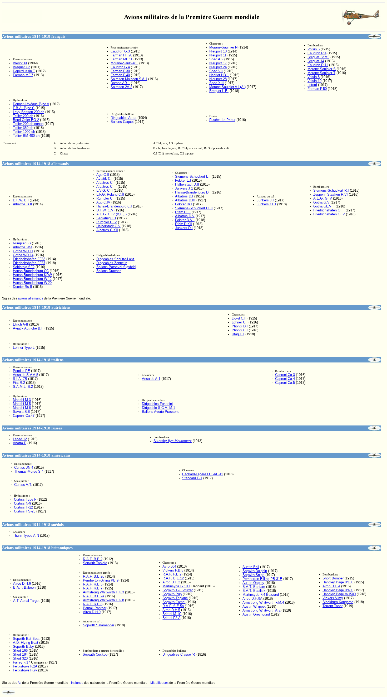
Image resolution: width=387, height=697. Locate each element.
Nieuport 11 (217, 55)
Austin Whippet (254, 606)
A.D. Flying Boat (25, 643)
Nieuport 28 (218, 79)
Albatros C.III (106, 186)
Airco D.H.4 (331, 586)
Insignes (77, 683)
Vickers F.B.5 (172, 570)
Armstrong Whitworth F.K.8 (103, 600)
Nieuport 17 (218, 63)
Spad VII (216, 71)
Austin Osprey (253, 583)
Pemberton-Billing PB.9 (100, 580)
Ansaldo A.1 (151, 379)
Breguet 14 (315, 61)
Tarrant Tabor (332, 606)
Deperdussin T (24, 71)
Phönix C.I (240, 330)
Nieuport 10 (218, 51)
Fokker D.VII (185, 220)
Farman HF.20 (121, 55)
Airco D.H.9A (252, 599)
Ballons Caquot (122, 122)
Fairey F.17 (21, 662)
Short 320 (20, 658)
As (19, 683)
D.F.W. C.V (104, 210)
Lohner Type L (23, 348)
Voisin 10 (314, 81)
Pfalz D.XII (183, 224)
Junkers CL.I (266, 204)
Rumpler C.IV (106, 222)
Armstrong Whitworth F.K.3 (103, 592)
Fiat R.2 (19, 383)
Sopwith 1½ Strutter (177, 590)
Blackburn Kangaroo (337, 602)
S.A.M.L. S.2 (23, 387)
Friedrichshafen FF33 (29, 259)
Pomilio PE (21, 371)
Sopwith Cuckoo (95, 654)
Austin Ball (250, 567)
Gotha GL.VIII (324, 206)
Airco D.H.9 (92, 612)
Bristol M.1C (171, 614)
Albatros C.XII (107, 230)
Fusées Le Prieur (222, 120)
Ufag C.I (238, 334)
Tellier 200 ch (23, 116)
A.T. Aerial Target (26, 601)
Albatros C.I (105, 183)
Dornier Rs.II (22, 287)
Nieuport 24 (218, 67)
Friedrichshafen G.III (329, 210)
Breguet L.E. (219, 91)
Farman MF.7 (23, 75)
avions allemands (30, 298)
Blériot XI (20, 63)
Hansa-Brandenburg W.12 (32, 279)
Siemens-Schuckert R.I (331, 190)
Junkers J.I (265, 200)
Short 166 (20, 650)
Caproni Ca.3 (285, 375)
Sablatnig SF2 (23, 267)
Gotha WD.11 (23, 251)
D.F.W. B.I (21, 200)
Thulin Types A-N (26, 536)
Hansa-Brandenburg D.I (193, 192)
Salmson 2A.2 (121, 87)
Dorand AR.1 (120, 83)
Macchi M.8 (22, 408)
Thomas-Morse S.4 (28, 471)
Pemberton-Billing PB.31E (262, 579)
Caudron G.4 (120, 67)
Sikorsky (172, 441)
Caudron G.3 (120, 51)
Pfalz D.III (183, 212)
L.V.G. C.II (104, 190)
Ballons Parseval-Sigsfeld (116, 267)
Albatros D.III (185, 200)
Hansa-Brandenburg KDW (32, 275)
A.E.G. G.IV (322, 198)
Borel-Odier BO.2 (26, 120)
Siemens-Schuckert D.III (194, 208)
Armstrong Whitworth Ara (261, 610)
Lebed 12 (20, 439)
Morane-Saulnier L (124, 63)
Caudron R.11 (317, 65)
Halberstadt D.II (187, 184)
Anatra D (19, 443)
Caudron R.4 (316, 53)
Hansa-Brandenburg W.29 (32, 283)
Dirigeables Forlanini (157, 404)
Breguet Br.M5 (318, 57)
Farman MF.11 (121, 59)
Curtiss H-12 (23, 507)
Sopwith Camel (173, 602)
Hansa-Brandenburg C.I (114, 206)
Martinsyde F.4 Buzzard (260, 595)
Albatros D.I (184, 196)
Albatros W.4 (22, 247)
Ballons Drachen (108, 271)
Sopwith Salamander (98, 625)
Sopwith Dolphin (254, 571)
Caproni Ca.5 (285, 383)
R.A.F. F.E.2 (171, 574)
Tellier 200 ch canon (28, 124)
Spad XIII (216, 83)
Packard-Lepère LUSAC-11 (202, 474)
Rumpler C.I (105, 198)
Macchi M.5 (22, 404)
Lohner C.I (239, 322)
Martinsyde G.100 (176, 586)
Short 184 (20, 654)
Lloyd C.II (239, 318)
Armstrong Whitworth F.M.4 (263, 602)
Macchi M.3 (22, 400)
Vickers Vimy (332, 598)
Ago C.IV (103, 202)
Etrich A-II (20, 324)
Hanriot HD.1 (219, 75)
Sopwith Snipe (253, 575)
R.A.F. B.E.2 (92, 559)
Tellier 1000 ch (24, 132)
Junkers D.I (184, 228)
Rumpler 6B (22, 243)
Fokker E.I (183, 180)
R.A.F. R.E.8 (92, 604)
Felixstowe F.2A (25, 666)
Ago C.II (102, 175)
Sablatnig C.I (106, 218)
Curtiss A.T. (23, 485)
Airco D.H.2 (171, 582)
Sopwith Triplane (175, 598)
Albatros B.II (22, 204)
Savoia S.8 (21, 412)
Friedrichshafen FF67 (29, 263)
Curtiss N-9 (22, 503)
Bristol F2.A (171, 618)
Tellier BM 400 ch (26, 136)
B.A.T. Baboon (24, 587)
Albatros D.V (185, 216)
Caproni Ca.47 (23, 416)
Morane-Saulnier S (321, 69)
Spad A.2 (216, 59)
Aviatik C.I (104, 179)
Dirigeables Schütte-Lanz (115, 259)
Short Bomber (333, 578)
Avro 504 (169, 566)
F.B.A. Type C (23, 108)
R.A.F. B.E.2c (93, 576)
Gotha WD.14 (23, 255)
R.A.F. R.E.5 (92, 584)
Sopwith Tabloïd (95, 563)
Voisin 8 (313, 77)
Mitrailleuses (159, 683)
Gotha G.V (321, 202)
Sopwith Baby (23, 646)
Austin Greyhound (256, 614)
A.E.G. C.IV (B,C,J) (111, 214)
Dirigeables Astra (123, 118)
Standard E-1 (192, 478)
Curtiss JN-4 (23, 467)
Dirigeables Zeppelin (111, 263)
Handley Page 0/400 (337, 590)
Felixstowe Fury (25, 670)
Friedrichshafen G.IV (329, 214)
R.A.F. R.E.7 (92, 588)
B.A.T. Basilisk (253, 591)
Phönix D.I (240, 326)
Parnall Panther (94, 608)
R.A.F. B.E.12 (173, 578)
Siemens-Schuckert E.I (193, 176)
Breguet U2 (21, 67)
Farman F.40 (120, 75)
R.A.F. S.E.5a (173, 606)
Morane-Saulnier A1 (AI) (227, 87)
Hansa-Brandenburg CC (31, 271)
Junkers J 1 (184, 188)
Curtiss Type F (25, 499)
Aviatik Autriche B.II (28, 328)
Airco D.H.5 (171, 610)
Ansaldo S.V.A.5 (25, 375)
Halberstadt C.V (108, 226)
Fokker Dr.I (183, 204)
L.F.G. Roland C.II (110, 194)
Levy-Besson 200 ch (28, 112)
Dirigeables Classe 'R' (178, 654)
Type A (31, 104)
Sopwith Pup (172, 594)
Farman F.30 (120, 71)
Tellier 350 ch (23, 128)
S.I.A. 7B (20, 379)
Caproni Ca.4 (285, 379)
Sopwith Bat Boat (26, 639)
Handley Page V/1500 (339, 594)
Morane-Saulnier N (223, 47)
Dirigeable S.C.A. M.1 (158, 408)
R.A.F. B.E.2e (93, 596)
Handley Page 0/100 (337, 582)
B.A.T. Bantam (253, 587)
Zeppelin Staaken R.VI (330, 194)
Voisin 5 (313, 49)
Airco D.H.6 (22, 583)
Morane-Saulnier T (321, 73)
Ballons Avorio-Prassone (160, 412)
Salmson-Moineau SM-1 (129, 79)
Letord (312, 85)
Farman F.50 (317, 89)
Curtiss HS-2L (24, 511)
